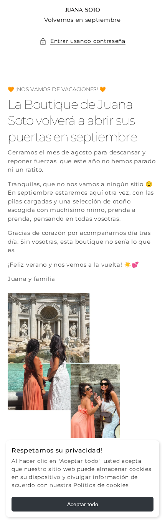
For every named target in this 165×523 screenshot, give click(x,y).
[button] (82, 41)
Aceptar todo (82, 504)
